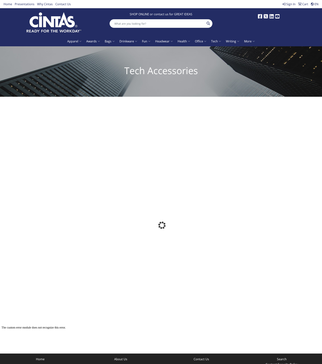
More (248, 41)
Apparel (72, 41)
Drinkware (126, 41)
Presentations (24, 4)
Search (282, 359)
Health (182, 41)
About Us (120, 359)
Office (199, 41)
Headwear (162, 41)
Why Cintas (45, 4)
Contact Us (63, 4)
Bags (108, 41)
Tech (214, 41)
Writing (231, 41)
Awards (91, 41)
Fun (144, 41)
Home (8, 4)
